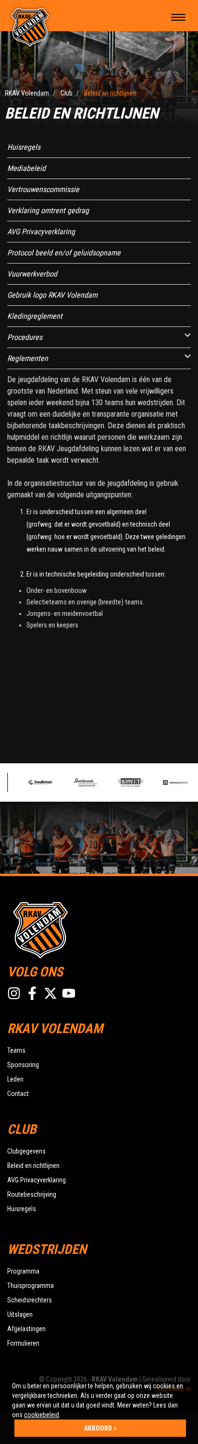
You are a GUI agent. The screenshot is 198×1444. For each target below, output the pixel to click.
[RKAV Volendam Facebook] (32, 993)
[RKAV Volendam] (30, 27)
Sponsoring (23, 1065)
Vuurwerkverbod (32, 273)
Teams (16, 1050)
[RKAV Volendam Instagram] (14, 993)
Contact (18, 1093)
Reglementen (27, 358)
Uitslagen (20, 1314)
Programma (23, 1271)
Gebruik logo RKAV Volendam (52, 295)
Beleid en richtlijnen (33, 1165)
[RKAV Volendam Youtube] (68, 993)
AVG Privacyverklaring (41, 231)
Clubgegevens (26, 1151)
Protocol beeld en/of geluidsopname (64, 252)
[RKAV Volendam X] (50, 993)
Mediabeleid (26, 168)
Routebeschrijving (31, 1194)
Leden (15, 1079)
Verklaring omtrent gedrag (48, 210)
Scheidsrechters (29, 1300)
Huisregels (23, 147)
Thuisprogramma (30, 1285)
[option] (40, 782)
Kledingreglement (34, 316)
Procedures (24, 337)
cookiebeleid (41, 1415)
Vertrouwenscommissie (43, 189)
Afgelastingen (26, 1329)
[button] (188, 335)
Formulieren (23, 1343)
